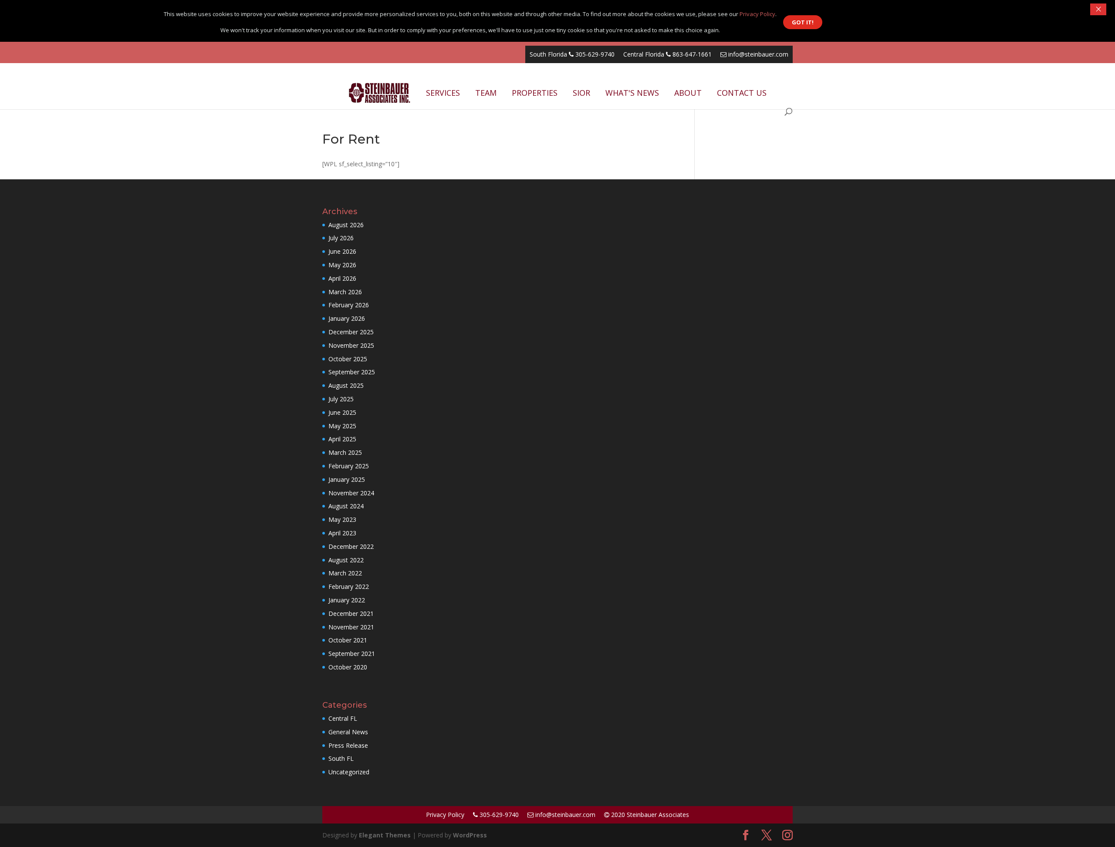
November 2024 (351, 493)
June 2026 (342, 251)
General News (348, 732)
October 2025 (347, 359)
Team (486, 92)
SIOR (581, 92)
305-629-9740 (498, 814)
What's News (632, 92)
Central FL (342, 718)
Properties (535, 92)
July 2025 (341, 399)
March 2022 (345, 573)
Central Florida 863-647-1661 (667, 54)
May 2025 (342, 426)
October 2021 (347, 640)
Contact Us (742, 92)
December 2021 (351, 613)
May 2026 (342, 265)
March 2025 (345, 452)
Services (443, 92)
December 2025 (351, 332)
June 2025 (342, 412)
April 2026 (342, 278)
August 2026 (346, 225)
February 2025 (348, 466)
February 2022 (348, 586)
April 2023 (342, 533)
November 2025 (351, 345)
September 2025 (351, 372)
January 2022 (346, 600)
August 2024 (346, 506)
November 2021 (351, 627)
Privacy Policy (445, 814)
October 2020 (347, 667)
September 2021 (351, 653)
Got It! (803, 22)
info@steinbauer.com (757, 54)
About (688, 92)
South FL (341, 758)
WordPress (470, 835)
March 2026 (345, 292)
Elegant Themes (385, 835)
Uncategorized (348, 772)
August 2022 (346, 560)
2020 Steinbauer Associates (649, 814)
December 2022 (351, 546)
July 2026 (341, 238)
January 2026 (346, 318)
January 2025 (346, 479)
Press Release (348, 745)
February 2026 (348, 305)
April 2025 (342, 439)
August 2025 (346, 385)
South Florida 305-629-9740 (572, 54)
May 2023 (342, 519)
